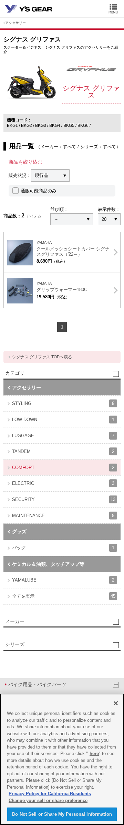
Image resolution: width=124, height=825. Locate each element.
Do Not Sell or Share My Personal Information (62, 814)
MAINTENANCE (63, 515)
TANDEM (63, 451)
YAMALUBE (63, 580)
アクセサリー (15, 23)
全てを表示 (63, 596)
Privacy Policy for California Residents (50, 793)
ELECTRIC (63, 483)
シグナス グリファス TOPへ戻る (42, 357)
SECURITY (63, 499)
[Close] (115, 703)
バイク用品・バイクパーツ (37, 684)
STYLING (63, 403)
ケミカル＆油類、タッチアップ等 (48, 564)
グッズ (19, 531)
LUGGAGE (63, 435)
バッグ (63, 547)
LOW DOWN (63, 419)
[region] (62, 759)
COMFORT (63, 467)
